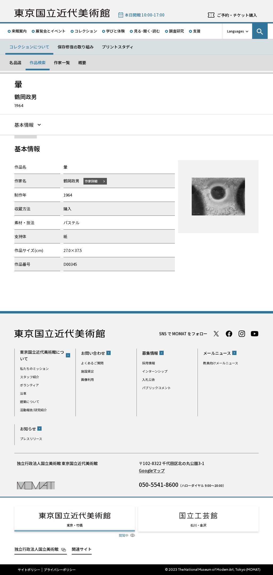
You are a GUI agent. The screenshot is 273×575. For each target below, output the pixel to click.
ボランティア (29, 385)
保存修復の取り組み (76, 47)
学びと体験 (115, 31)
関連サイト (82, 549)
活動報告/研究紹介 (33, 409)
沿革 (23, 393)
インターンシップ (154, 371)
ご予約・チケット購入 (237, 15)
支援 (196, 31)
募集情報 (150, 353)
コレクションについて (29, 47)
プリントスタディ (118, 47)
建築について (29, 401)
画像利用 (87, 379)
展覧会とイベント (51, 31)
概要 (82, 62)
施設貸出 (87, 371)
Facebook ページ (229, 334)
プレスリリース (31, 438)
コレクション (86, 31)
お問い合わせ (93, 353)
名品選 (15, 62)
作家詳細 (91, 181)
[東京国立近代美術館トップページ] (62, 13)
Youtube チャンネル (255, 334)
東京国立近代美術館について (42, 355)
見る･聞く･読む (147, 31)
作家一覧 (62, 62)
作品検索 (38, 62)
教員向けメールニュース (220, 363)
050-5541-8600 (158, 484)
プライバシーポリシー (60, 570)
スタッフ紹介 (29, 376)
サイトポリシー (29, 570)
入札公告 (148, 379)
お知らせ (28, 428)
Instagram (242, 334)
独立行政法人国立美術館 (36, 549)
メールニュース (217, 353)
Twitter (216, 334)
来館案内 (19, 31)
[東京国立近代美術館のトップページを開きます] (36, 485)
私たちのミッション (34, 368)
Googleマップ (152, 470)
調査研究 (176, 31)
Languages (235, 31)
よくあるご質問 (92, 363)
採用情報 (148, 363)
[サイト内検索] (260, 31)
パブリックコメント (156, 387)
